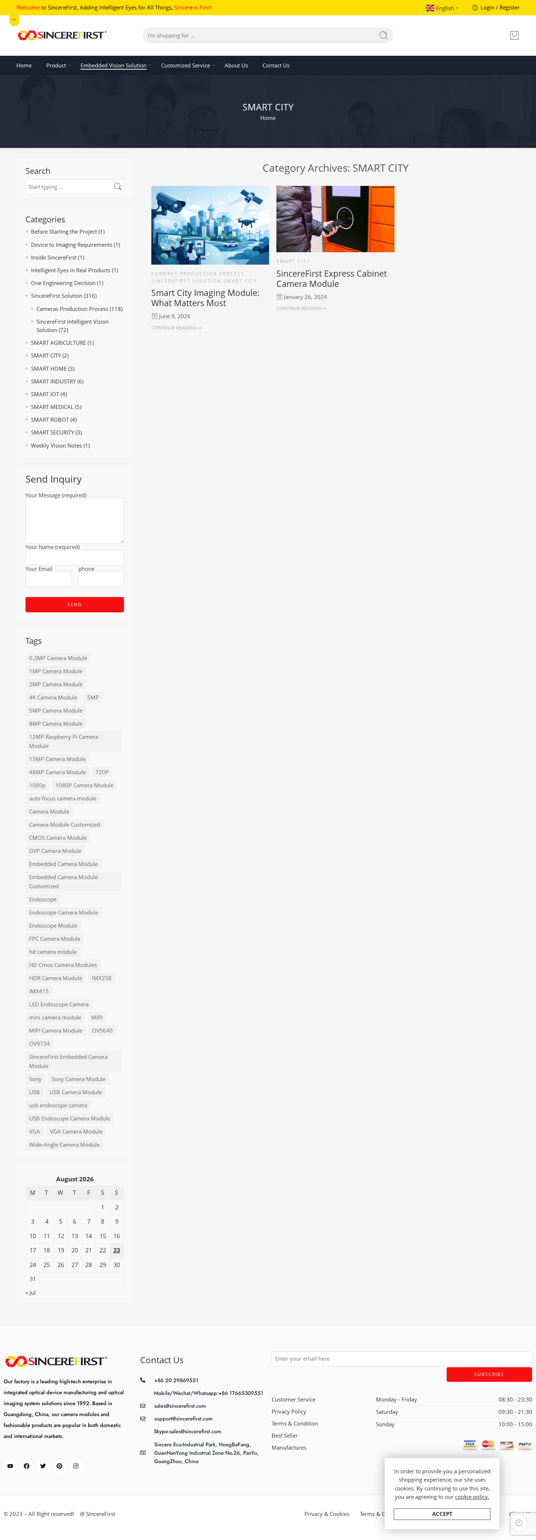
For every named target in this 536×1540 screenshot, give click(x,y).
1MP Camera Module (55, 671)
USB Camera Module (76, 1092)
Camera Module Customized (64, 824)
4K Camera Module (53, 697)
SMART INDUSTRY (53, 381)
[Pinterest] (59, 1466)
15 (103, 1236)
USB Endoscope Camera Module (69, 1118)
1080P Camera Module (84, 785)
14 (88, 1236)
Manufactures (289, 1447)
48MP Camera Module (57, 772)
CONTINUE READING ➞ (176, 327)
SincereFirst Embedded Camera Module (68, 1061)
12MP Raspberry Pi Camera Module (63, 741)
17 (33, 1250)
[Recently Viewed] (518, 1522)
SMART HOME (49, 368)
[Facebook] (26, 1466)
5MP (93, 697)
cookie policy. (472, 1496)
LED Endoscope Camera (59, 1004)
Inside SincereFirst (54, 257)
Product (56, 65)
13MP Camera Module (57, 759)
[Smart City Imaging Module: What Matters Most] (210, 225)
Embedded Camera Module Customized (63, 882)
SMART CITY (240, 281)
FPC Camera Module (54, 938)
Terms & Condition (295, 1423)
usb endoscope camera (58, 1105)
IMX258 (102, 978)
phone (86, 569)
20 (74, 1250)
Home (24, 65)
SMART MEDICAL (52, 406)
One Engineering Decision (63, 283)
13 (74, 1236)
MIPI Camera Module (55, 1030)
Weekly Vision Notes (56, 445)
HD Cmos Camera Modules (63, 965)
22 (103, 1250)
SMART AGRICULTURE (58, 342)
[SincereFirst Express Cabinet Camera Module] (335, 219)
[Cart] (514, 35)
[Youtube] (10, 1466)
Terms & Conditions (384, 1513)
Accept (442, 1513)
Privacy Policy (289, 1411)
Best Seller (285, 1435)
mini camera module (55, 1017)
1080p (37, 785)
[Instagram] (76, 1466)
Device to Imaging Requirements (71, 244)
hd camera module (53, 951)
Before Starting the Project (64, 231)
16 (116, 1236)
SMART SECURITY (52, 432)
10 (33, 1236)
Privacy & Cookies (326, 1513)
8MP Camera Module (55, 723)
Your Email (39, 569)
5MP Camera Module (55, 710)
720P (102, 772)
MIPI (96, 1017)
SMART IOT (45, 394)
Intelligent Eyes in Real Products (70, 270)
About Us (236, 65)
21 (88, 1250)
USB (34, 1092)
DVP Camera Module (55, 850)
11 (46, 1236)
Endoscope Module (53, 925)
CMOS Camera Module (57, 837)
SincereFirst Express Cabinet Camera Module (331, 278)
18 (46, 1250)
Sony (35, 1079)
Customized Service (185, 65)
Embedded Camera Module (63, 864)
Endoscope (43, 899)
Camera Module (49, 811)
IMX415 (39, 991)
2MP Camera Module (55, 684)
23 (116, 1250)
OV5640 (102, 1030)
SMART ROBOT (50, 419)
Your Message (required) (56, 496)
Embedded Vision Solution (114, 65)
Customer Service (293, 1399)
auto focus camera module (62, 798)
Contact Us (276, 65)
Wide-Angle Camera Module (64, 1144)
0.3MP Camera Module (58, 658)
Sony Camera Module (78, 1079)
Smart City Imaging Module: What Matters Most (205, 298)
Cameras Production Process (197, 273)
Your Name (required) (52, 547)
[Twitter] (42, 1466)
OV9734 (39, 1043)
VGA (34, 1131)
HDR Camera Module (55, 978)
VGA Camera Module (76, 1131)
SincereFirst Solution (186, 281)
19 (61, 1250)
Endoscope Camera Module (63, 912)
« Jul (31, 1292)
